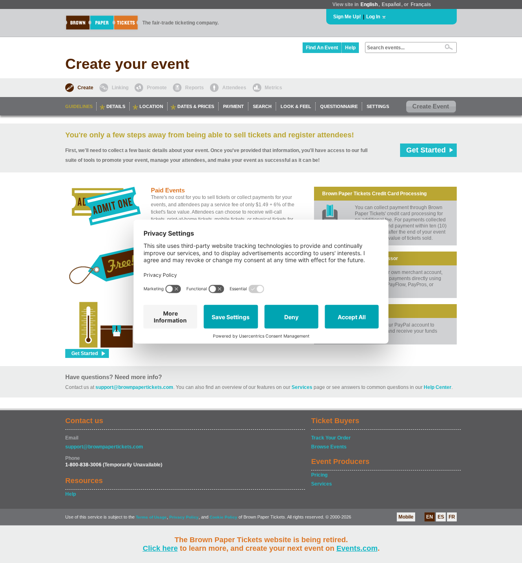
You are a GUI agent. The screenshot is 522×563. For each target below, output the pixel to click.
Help (350, 48)
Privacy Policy (184, 517)
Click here (160, 548)
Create (85, 88)
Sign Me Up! (347, 17)
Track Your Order (331, 438)
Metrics (273, 88)
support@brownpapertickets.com (134, 387)
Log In (373, 17)
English (369, 4)
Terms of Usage (151, 517)
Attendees (234, 88)
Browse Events (329, 447)
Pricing (319, 475)
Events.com (357, 548)
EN (429, 517)
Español (391, 4)
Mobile (406, 517)
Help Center (437, 387)
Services (302, 387)
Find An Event (322, 48)
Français (421, 4)
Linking (120, 88)
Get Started (426, 150)
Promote (157, 88)
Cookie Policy (223, 517)
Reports (194, 88)
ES (441, 517)
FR (452, 517)
